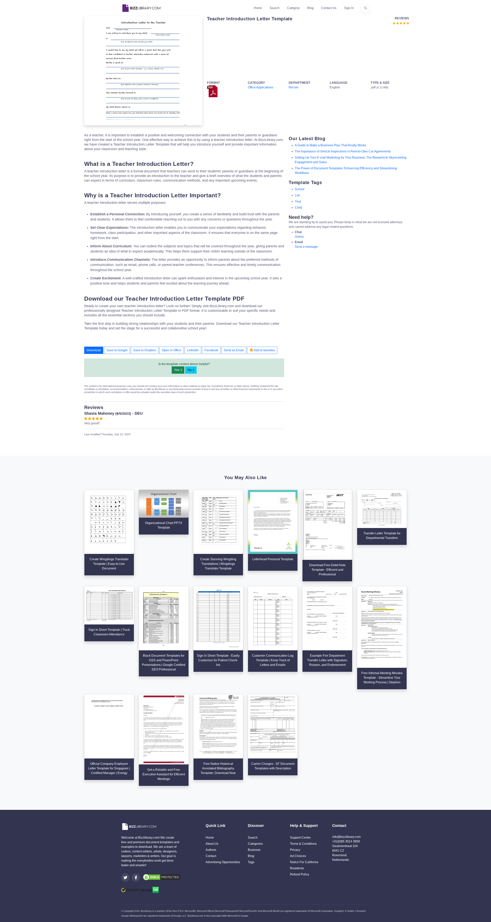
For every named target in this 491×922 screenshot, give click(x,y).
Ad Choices (298, 856)
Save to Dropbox (144, 350)
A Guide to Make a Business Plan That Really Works (330, 145)
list (297, 195)
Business (254, 849)
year (298, 201)
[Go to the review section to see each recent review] (401, 23)
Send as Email (234, 350)
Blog (310, 8)
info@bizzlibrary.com (346, 836)
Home (258, 8)
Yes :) (178, 370)
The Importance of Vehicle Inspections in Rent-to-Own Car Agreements (343, 151)
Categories (255, 843)
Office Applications (260, 87)
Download (94, 350)
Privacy (295, 849)
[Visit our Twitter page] (125, 877)
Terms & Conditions (303, 843)
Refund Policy (299, 874)
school (299, 189)
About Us (212, 843)
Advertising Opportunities (223, 862)
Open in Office (171, 350)
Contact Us (328, 8)
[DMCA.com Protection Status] (161, 876)
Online (299, 236)
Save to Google (117, 350)
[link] (125, 877)
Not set (293, 87)
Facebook (211, 350)
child (298, 207)
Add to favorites (264, 350)
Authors (211, 849)
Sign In (349, 8)
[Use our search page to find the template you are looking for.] (365, 8)
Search (274, 8)
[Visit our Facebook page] (136, 877)
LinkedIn (193, 350)
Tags (251, 862)
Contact (211, 856)
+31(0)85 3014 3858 (346, 841)
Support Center (300, 837)
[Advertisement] (307, 52)
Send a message (306, 246)
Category (293, 8)
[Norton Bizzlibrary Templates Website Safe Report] (140, 889)
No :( (191, 370)
